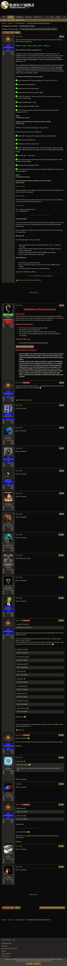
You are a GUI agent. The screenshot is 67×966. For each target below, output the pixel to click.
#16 (62, 757)
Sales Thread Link (48, 275)
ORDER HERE (20, 123)
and (25, 400)
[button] (43, 17)
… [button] (9, 32)
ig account (37, 29)
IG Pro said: (20, 816)
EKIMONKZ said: (22, 701)
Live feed (3, 20)
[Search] (64, 17)
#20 (62, 867)
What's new (37, 17)
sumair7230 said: (22, 624)
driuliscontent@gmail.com (27, 209)
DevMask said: (21, 686)
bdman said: (20, 808)
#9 (62, 514)
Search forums (20, 20)
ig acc (23, 29)
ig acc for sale (29, 29)
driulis (5, 29)
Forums (10, 17)
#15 (62, 735)
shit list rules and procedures (51, 369)
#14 (62, 620)
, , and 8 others (29, 280)
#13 (62, 598)
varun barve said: (22, 708)
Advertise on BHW (33, 292)
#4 (62, 405)
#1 (62, 36)
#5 (62, 428)
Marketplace (19, 17)
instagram (54, 29)
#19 (62, 846)
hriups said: (20, 679)
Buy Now (18, 746)
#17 (62, 784)
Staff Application (6, 943)
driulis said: (20, 761)
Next (16, 32)
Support (3, 951)
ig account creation (45, 29)
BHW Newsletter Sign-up (9, 948)
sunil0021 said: (21, 649)
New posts (11, 20)
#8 (62, 493)
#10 (62, 534)
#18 (62, 804)
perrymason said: (22, 657)
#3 (62, 382)
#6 (62, 448)
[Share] (60, 37)
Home (4, 17)
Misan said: (20, 671)
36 (12, 32)
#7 (62, 471)
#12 (62, 577)
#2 (62, 305)
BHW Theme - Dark (9, 940)
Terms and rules (6, 953)
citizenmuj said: (21, 664)
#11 (62, 555)
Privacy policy (5, 956)
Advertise (29, 17)
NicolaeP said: (21, 693)
